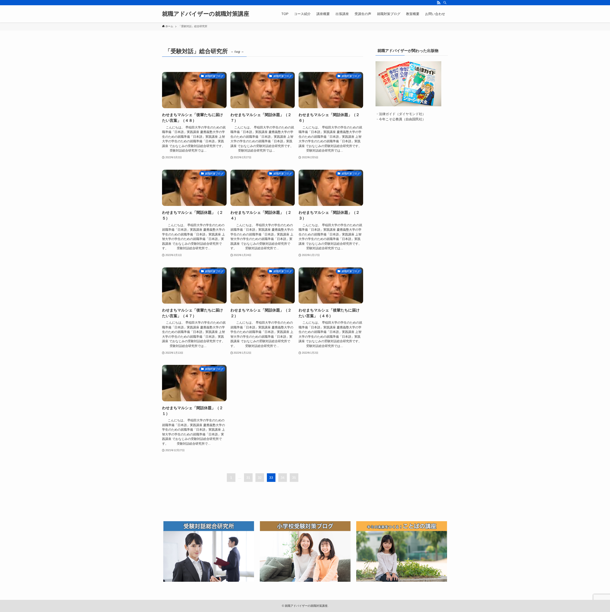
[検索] (445, 2)
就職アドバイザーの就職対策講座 (205, 14)
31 (248, 477)
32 (260, 477)
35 (294, 477)
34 (283, 477)
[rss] (439, 2)
